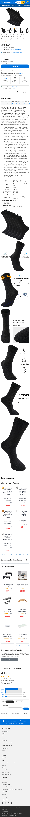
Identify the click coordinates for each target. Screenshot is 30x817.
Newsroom (4, 736)
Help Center (24, 721)
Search (26, 708)
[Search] (23, 2)
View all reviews (6, 683)
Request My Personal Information (9, 787)
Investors (4, 738)
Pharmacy (4, 765)
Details (13, 88)
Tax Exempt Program (6, 774)
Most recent (10, 701)
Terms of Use (5, 780)
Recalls (3, 767)
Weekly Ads (21, 723)
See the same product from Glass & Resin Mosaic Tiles (15, 555)
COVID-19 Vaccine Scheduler (9, 763)
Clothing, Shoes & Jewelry (17, 103)
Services (14, 5)
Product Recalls (5, 772)
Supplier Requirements (7, 742)
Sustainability (5, 740)
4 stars (2, 691)
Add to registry (22, 91)
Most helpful (5, 705)
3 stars (2, 692)
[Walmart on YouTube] (9, 803)
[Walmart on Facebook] (3, 803)
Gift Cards (4, 757)
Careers (3, 733)
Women (26, 103)
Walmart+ (4, 755)
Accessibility (5, 770)
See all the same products (22, 645)
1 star (3, 696)
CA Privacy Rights (6, 784)
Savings (19, 5)
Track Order (11, 723)
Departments (6, 5)
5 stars (2, 689)
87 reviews (11, 41)
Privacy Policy (5, 782)
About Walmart (5, 731)
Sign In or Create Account (11, 721)
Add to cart (15, 66)
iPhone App (4, 794)
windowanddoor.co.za (17, 52)
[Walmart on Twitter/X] (5, 803)
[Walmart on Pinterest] (11, 803)
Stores (3, 750)
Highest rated (19, 701)
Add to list (8, 91)
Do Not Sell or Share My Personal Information (12, 789)
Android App (5, 797)
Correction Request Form (9, 660)
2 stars (2, 694)
